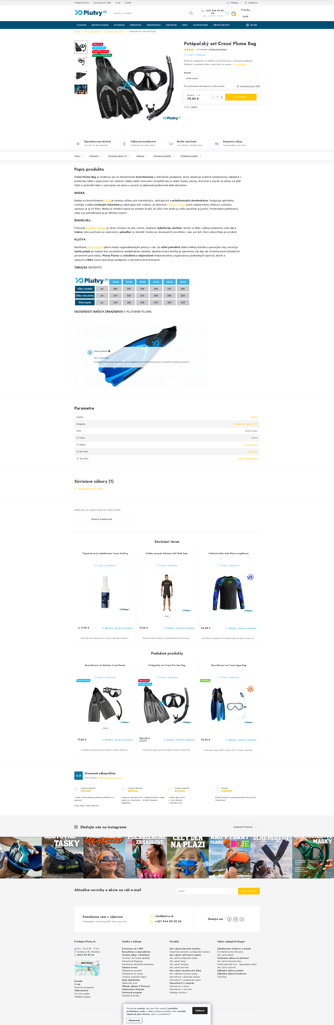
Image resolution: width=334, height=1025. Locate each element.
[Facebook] (229, 919)
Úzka (240, 458)
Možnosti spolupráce (84, 987)
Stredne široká (251, 458)
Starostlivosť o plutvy (179, 986)
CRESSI (194, 107)
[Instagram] (236, 919)
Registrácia (253, 2)
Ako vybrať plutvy (178, 961)
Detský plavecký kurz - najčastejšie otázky (237, 964)
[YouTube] (242, 919)
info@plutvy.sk (164, 916)
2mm (167, 616)
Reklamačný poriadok (132, 970)
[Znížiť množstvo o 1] (213, 97)
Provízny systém (82, 993)
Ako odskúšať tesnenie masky (183, 973)
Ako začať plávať (225, 954)
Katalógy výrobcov (178, 992)
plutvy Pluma (94, 247)
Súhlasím (200, 1010)
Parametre (94, 155)
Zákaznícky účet (129, 983)
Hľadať (191, 13)
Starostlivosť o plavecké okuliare (185, 976)
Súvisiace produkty (162, 155)
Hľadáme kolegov (82, 996)
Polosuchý (253, 451)
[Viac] (252, 25)
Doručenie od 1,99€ (102, 2)
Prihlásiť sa (248, 891)
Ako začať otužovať (226, 967)
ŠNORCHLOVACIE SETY (246, 423)
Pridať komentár (101, 519)
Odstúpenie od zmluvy (132, 973)
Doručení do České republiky (136, 958)
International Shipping (132, 961)
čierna (105, 728)
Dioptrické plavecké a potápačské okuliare (190, 951)
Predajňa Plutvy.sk (81, 2)
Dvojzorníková (251, 444)
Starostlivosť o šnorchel (181, 989)
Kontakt (128, 2)
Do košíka (241, 97)
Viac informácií (240, 64)
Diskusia (140, 155)
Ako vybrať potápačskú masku (184, 958)
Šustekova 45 (83, 951)
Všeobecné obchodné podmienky (138, 964)
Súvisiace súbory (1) (117, 155)
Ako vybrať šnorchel (179, 967)
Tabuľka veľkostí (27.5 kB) (90, 488)
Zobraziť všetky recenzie (110, 777)
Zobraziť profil (243, 827)
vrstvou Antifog (176, 204)
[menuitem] (81, 25)
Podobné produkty (189, 155)
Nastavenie (134, 1020)
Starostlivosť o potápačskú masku (185, 979)
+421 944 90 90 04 (214, 12)
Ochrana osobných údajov (134, 976)
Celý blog (221, 976)
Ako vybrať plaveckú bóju (229, 961)
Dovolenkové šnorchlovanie (230, 951)
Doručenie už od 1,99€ (250, 86)
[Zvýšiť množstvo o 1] (221, 97)
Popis (77, 155)
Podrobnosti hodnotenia (218, 49)
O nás (117, 2)
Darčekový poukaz (130, 995)
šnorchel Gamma (96, 228)
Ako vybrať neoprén (179, 964)
